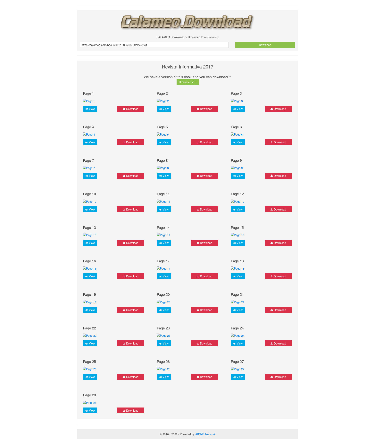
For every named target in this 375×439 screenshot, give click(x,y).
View (91, 109)
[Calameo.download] (187, 21)
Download (265, 45)
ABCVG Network (205, 434)
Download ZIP (187, 82)
